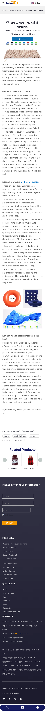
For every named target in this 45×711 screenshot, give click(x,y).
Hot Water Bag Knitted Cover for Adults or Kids (14, 468)
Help (4, 597)
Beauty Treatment (10, 555)
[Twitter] (15, 699)
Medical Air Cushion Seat (13, 440)
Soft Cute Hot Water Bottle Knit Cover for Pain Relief (30, 468)
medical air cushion (11, 432)
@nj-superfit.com (20, 633)
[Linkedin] (9, 699)
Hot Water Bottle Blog (11, 612)
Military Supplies (9, 571)
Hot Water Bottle (9, 547)
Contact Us (7, 608)
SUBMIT (9, 523)
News (5, 604)
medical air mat (20, 436)
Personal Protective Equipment (15, 544)
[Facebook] (3, 699)
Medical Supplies (9, 567)
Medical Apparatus (10, 563)
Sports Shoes (8, 578)
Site (34, 34)
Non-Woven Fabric (10, 575)
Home (5, 589)
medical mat (28, 432)
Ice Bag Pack (8, 551)
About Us (6, 600)
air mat (6, 436)
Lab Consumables (10, 559)
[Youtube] (20, 699)
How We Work (8, 593)
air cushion (34, 436)
